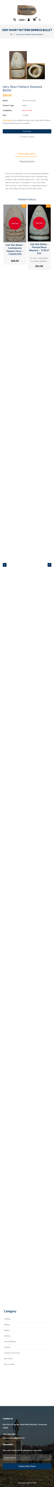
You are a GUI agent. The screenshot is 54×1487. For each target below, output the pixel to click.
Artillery (7, 1319)
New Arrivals (9, 1364)
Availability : (8, 110)
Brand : (5, 100)
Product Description (26, 154)
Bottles (7, 1324)
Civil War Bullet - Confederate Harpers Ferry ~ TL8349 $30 (15, 250)
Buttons (7, 1336)
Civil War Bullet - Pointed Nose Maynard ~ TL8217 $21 (39, 249)
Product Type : (9, 105)
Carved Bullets (10, 1341)
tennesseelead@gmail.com (14, 1438)
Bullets (7, 1330)
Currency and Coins (12, 1353)
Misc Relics (8, 1358)
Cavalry (7, 1347)
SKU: (5, 115)
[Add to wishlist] (14, 238)
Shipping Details (27, 161)
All (11, 34)
